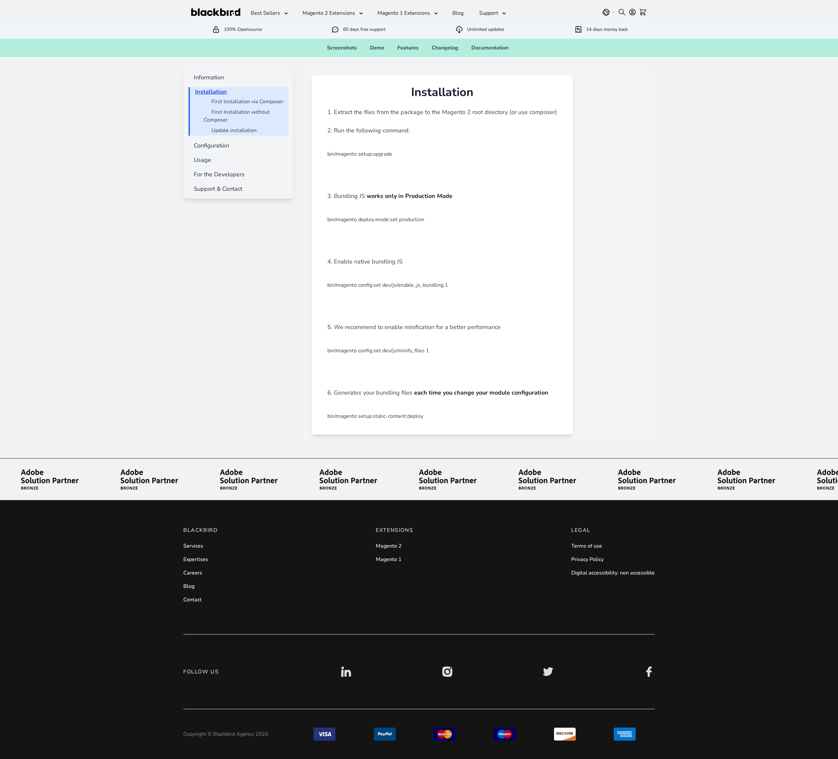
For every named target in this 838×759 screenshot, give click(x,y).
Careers (192, 572)
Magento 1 (389, 559)
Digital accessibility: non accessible (613, 572)
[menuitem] (207, 77)
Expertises (195, 559)
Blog (188, 586)
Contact (192, 599)
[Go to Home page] (215, 12)
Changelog (445, 47)
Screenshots (342, 47)
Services (193, 546)
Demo (377, 47)
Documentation (489, 47)
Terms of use (586, 546)
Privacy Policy (587, 559)
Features (408, 47)
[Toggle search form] (622, 12)
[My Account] (632, 12)
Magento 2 (389, 546)
